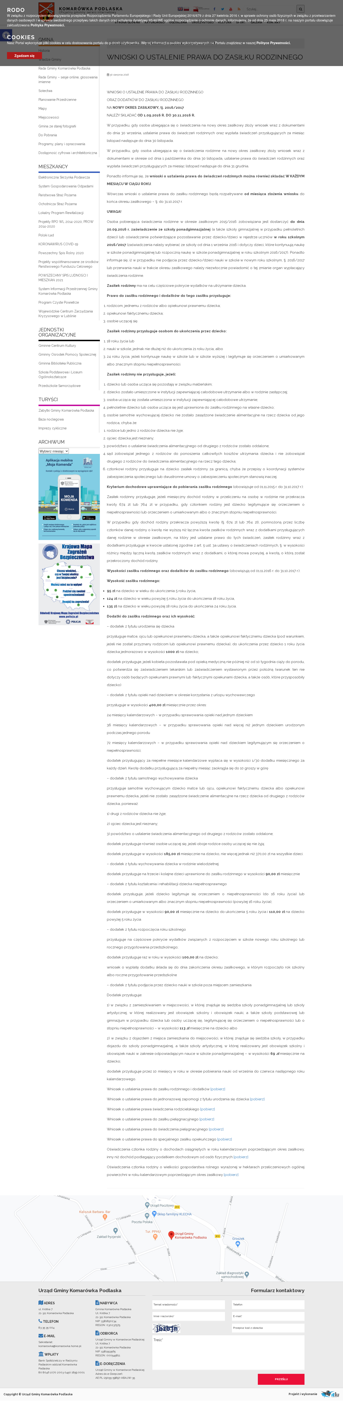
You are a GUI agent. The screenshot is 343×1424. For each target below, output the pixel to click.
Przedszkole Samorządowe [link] (59, 386)
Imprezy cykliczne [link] (52, 428)
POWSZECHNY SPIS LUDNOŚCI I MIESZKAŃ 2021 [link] (63, 278)
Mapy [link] (42, 108)
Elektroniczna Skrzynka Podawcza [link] (64, 177)
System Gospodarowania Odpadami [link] (65, 186)
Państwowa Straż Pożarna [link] (57, 195)
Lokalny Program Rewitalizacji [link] (61, 213)
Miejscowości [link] (48, 117)
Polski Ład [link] (46, 235)
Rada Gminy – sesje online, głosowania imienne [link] (68, 79)
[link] (69, 498)
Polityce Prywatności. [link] (273, 42)
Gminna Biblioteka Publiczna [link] (59, 363)
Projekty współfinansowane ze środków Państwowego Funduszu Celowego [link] (68, 264)
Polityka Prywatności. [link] (48, 24)
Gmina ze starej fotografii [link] (57, 126)
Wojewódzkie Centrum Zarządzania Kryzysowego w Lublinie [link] (65, 313)
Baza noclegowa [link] (51, 419)
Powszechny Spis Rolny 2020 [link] (61, 253)
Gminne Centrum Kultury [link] (57, 345)
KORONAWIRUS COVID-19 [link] (58, 244)
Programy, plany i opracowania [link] (61, 144)
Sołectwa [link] (45, 91)
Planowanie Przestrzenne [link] (57, 100)
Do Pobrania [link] (47, 135)
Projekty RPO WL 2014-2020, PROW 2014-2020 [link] (66, 224)
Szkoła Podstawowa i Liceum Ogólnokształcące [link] (60, 374)
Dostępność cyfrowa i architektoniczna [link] (67, 153)
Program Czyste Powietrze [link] (58, 302)
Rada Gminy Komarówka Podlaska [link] (64, 68)
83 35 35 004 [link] (46, 1327)
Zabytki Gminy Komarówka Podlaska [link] (66, 410)
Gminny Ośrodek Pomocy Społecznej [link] (67, 354)
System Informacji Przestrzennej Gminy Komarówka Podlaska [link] (68, 291)
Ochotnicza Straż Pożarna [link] (57, 204)
